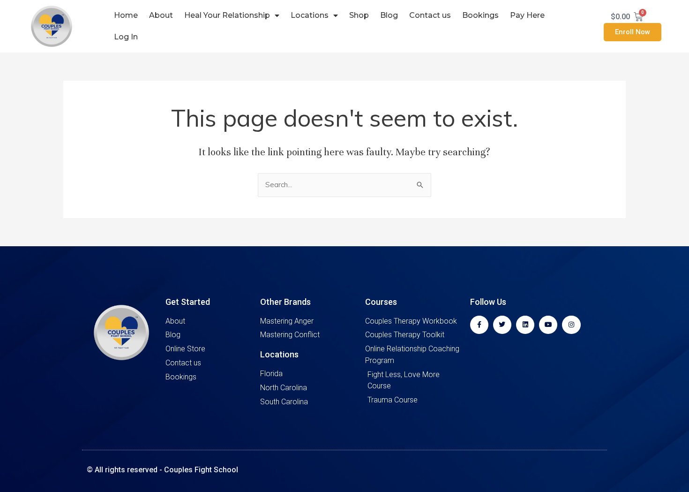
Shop (359, 15)
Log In (126, 36)
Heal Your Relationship (227, 15)
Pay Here (527, 15)
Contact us (430, 15)
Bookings (480, 15)
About (161, 15)
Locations (310, 15)
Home (126, 15)
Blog (389, 15)
